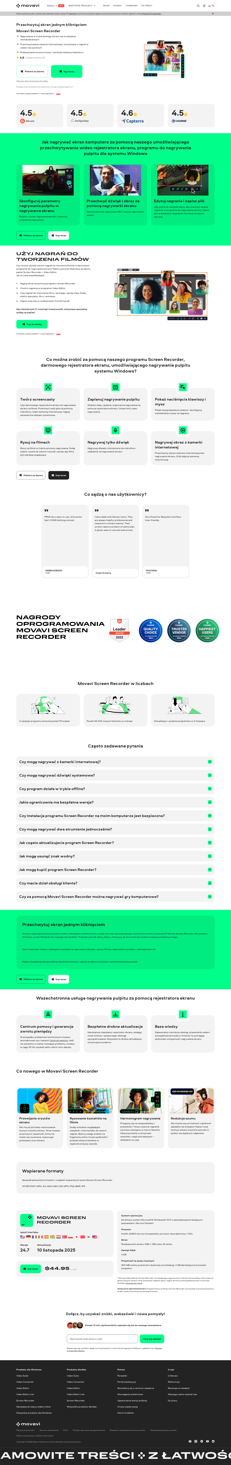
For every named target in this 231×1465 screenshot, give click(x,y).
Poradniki (122, 1375)
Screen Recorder (25, 1400)
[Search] (198, 5)
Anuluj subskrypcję (127, 1406)
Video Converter (25, 1381)
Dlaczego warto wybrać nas (182, 1394)
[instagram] (195, 1442)
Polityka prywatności (25, 1430)
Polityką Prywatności (152, 13)
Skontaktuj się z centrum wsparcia (135, 1388)
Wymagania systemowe (130, 1394)
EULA (65, 1430)
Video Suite (22, 1375)
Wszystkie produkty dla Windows (34, 1412)
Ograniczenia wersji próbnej (132, 1400)
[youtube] (207, 1442)
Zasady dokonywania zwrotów (163, 1430)
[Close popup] (213, 13)
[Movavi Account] (204, 5)
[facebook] (190, 1442)
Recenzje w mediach (179, 1388)
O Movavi (173, 1375)
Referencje (174, 1381)
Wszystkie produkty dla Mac (82, 1406)
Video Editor (22, 1388)
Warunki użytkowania (48, 1430)
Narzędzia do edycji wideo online (33, 1406)
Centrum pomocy (59, 1040)
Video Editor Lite (25, 1394)
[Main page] (27, 6)
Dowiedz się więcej (133, 1283)
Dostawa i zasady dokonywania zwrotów (127, 1430)
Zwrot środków (125, 1412)
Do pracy (172, 1400)
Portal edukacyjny (126, 1381)
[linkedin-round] (201, 1442)
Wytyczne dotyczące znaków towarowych (34, 1435)
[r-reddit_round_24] (213, 1442)
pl (213, 5)
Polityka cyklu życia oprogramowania (89, 1430)
